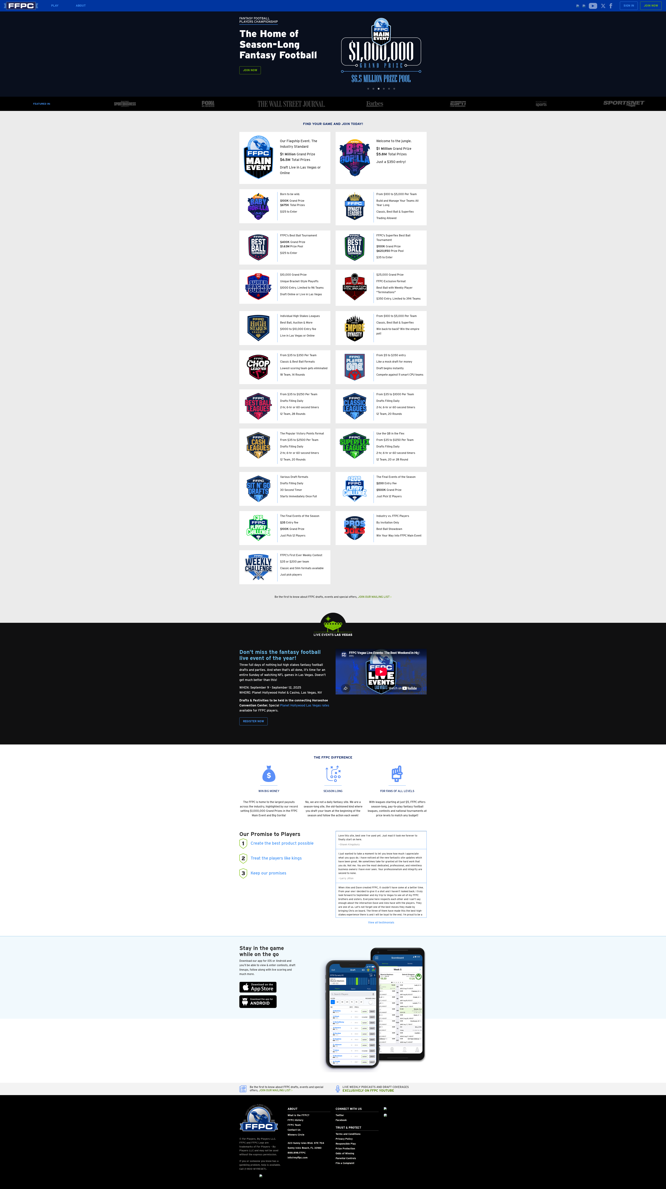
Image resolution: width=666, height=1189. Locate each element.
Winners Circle (296, 1134)
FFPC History (295, 1120)
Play (55, 5)
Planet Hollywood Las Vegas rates (304, 705)
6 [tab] (394, 89)
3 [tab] (378, 89)
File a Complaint (345, 1163)
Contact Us (294, 1129)
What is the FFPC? (298, 1115)
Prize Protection (345, 1148)
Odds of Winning (345, 1153)
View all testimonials (381, 922)
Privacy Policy (344, 1138)
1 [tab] (368, 89)
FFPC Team (294, 1125)
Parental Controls (346, 1158)
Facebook (341, 1120)
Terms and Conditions (348, 1134)
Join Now (651, 5)
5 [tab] (389, 89)
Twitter (340, 1115)
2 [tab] (373, 89)
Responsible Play (346, 1143)
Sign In (629, 5)
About (81, 5)
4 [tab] (384, 89)
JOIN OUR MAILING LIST (374, 596)
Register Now (253, 721)
